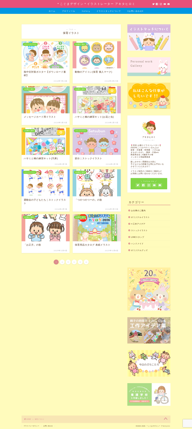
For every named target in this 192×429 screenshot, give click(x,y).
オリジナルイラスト (140, 217)
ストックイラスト (139, 230)
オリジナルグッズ (139, 250)
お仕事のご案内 (138, 210)
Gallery (86, 11)
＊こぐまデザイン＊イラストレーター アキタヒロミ (96, 3)
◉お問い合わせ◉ (135, 11)
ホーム (52, 11)
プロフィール (68, 11)
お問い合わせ (48, 426)
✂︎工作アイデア (138, 224)
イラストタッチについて (109, 11)
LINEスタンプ (137, 237)
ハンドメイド (137, 243)
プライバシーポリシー (31, 426)
